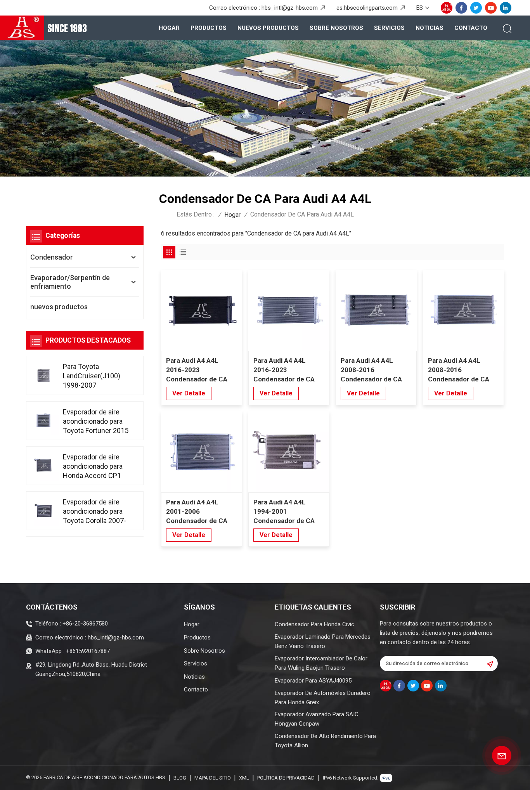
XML (244, 778)
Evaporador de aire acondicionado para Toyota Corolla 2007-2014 (94, 511)
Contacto (470, 27)
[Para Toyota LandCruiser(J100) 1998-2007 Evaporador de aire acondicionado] (43, 375)
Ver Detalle (188, 393)
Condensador (51, 257)
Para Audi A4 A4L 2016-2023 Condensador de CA (284, 370)
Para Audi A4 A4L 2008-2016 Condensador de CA (458, 370)
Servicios (389, 27)
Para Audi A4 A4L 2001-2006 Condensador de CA (196, 511)
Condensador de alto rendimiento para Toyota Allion (325, 741)
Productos (209, 27)
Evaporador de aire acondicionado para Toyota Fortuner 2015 (95, 420)
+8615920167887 (88, 651)
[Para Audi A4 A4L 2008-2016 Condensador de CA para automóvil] (376, 310)
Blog (179, 778)
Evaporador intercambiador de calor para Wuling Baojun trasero (321, 663)
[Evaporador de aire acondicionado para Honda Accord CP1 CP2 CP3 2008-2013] (43, 465)
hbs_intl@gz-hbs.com (290, 7)
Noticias (429, 27)
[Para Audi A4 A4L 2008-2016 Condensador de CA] (463, 310)
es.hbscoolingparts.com (367, 7)
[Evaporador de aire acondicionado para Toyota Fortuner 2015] (43, 420)
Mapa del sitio (212, 778)
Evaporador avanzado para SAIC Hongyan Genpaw (317, 719)
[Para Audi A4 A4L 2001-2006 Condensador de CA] (201, 451)
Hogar (169, 27)
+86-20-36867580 (85, 623)
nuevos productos (268, 27)
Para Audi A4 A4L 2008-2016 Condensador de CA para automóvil (371, 370)
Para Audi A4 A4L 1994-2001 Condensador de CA (284, 511)
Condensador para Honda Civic (314, 624)
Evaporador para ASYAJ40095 (313, 680)
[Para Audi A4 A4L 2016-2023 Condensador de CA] (288, 310)
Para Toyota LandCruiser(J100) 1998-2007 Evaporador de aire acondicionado (91, 376)
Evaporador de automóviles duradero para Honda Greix (323, 698)
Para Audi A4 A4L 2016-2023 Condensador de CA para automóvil (196, 370)
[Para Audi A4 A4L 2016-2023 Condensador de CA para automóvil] (201, 310)
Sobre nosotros (336, 27)
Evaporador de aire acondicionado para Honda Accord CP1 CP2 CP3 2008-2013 (94, 466)
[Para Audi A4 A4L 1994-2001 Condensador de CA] (288, 451)
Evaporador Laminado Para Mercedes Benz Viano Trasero (323, 641)
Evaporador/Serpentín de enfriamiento (70, 282)
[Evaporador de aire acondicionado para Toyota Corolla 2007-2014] (43, 510)
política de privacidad (286, 778)
